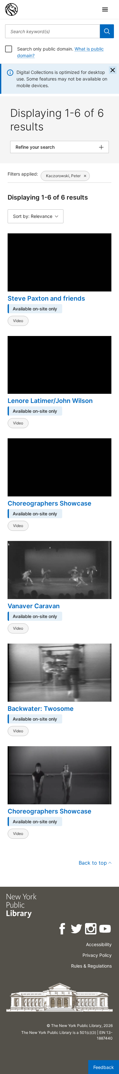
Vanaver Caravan (34, 606)
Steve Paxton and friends (46, 298)
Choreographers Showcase (49, 503)
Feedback (103, 1067)
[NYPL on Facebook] (62, 930)
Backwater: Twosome (41, 708)
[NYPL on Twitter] (77, 930)
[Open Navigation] (105, 9)
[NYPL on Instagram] (91, 930)
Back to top (93, 863)
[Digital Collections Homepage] (11, 9)
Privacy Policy (97, 955)
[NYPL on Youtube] (105, 930)
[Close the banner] (112, 70)
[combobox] (52, 31)
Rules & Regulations (91, 966)
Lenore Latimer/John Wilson (50, 401)
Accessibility (99, 944)
